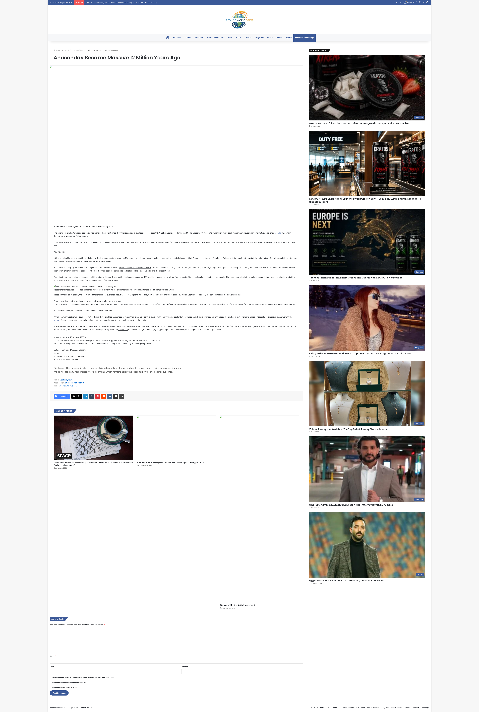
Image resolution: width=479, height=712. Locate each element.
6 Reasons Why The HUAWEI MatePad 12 (237, 605)
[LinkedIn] (85, 396)
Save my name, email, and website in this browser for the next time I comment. (83, 677)
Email (53, 667)
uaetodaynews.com (68, 386)
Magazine (259, 37)
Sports (289, 37)
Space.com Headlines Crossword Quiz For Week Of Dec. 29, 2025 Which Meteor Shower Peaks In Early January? (93, 463)
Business (177, 37)
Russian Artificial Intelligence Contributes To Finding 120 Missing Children (170, 462)
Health (238, 37)
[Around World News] (239, 19)
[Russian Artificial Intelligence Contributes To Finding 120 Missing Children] (176, 438)
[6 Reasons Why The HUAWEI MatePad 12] (259, 509)
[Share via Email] (115, 396)
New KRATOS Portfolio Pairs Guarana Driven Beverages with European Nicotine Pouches (359, 123)
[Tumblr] (91, 396)
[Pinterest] (97, 396)
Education (199, 37)
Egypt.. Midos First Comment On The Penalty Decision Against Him (347, 580)
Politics (279, 37)
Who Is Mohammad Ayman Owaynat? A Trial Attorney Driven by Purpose (351, 504)
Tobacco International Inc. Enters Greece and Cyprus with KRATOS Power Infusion (118, 2)
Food (230, 37)
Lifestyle (248, 37)
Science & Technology (304, 37)
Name (53, 656)
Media (270, 37)
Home (57, 50)
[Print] (121, 396)
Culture (188, 37)
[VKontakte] (109, 396)
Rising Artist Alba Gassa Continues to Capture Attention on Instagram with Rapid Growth (360, 353)
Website (184, 667)
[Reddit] (103, 396)
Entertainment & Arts (216, 37)
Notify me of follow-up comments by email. (69, 682)
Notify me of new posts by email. (65, 687)
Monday (278, 233)
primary (57, 320)
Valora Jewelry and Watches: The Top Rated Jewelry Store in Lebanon (349, 429)
